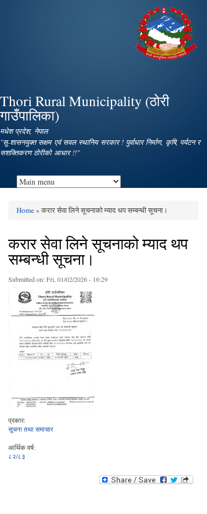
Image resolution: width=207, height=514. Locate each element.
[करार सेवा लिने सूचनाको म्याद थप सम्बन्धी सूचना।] (51, 350)
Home (25, 210)
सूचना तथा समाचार (30, 428)
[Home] (167, 31)
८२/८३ (16, 456)
